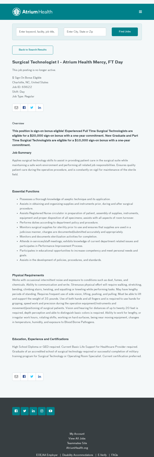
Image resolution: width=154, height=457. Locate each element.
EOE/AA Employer (47, 455)
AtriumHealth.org (77, 448)
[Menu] (140, 12)
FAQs (114, 455)
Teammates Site (77, 443)
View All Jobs (77, 438)
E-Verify (102, 455)
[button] (16, 108)
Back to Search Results (33, 50)
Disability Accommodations (77, 455)
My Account (77, 433)
